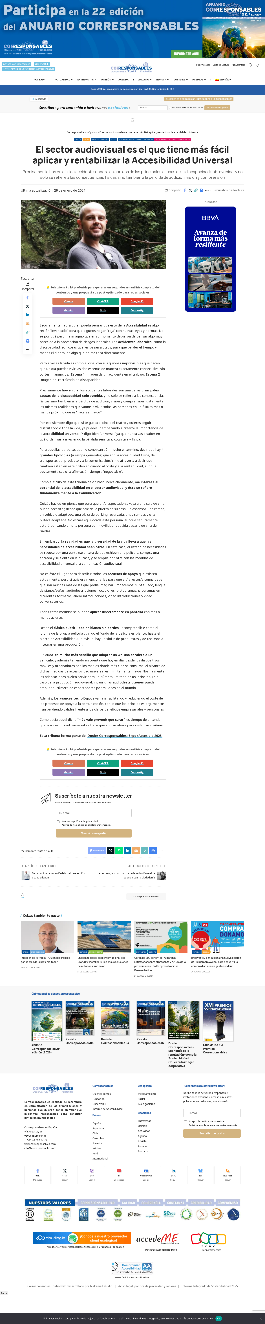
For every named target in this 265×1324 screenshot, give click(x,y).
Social (86, 139)
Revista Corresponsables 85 (79, 1041)
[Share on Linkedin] (27, 315)
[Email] (27, 323)
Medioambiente (95, 952)
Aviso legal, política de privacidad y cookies (147, 1286)
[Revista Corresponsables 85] (80, 1018)
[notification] (258, 65)
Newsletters (238, 65)
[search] (250, 65)
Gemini (68, 310)
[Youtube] (119, 1175)
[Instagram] (92, 1175)
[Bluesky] (200, 1175)
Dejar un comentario (148, 896)
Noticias (83, 952)
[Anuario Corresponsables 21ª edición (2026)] (47, 1021)
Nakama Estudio (101, 1286)
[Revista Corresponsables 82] (151, 1018)
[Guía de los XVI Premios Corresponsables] (218, 1021)
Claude (68, 301)
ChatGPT (103, 301)
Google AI (137, 301)
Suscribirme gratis (94, 833)
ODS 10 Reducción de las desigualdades (172, 139)
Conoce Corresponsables (16, 64)
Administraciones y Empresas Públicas (136, 139)
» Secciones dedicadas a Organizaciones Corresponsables (199, 99)
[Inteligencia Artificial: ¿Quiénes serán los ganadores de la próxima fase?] (47, 937)
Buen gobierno (37, 952)
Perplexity (137, 310)
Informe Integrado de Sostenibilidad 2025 (209, 1286)
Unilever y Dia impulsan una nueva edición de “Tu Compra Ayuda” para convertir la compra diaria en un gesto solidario (216, 962)
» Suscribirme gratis (217, 107)
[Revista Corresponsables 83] (115, 1018)
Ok (218, 1318)
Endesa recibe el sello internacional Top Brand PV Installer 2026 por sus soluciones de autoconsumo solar (103, 962)
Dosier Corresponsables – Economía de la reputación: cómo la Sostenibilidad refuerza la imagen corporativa (182, 1054)
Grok (103, 310)
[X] (65, 1175)
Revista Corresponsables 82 (151, 1041)
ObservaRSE (41, 64)
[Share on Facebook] (184, 190)
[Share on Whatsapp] (119, 850)
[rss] (227, 1175)
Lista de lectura (221, 65)
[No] (260, 1318)
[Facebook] (37, 1175)
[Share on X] (190, 190)
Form (4, 1293)
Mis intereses (203, 65)
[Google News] (146, 1175)
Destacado (141, 952)
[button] (195, 190)
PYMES (113, 139)
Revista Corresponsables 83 (115, 1041)
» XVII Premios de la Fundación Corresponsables (28, 69)
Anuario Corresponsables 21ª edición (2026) (46, 1049)
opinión (98, 482)
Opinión (78, 139)
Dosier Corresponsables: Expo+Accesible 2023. (124, 735)
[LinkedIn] (173, 1175)
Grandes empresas (100, 139)
